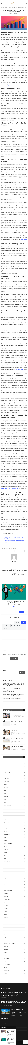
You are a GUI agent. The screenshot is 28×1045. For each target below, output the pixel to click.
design (14, 819)
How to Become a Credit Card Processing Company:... (17, 714)
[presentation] (4, 625)
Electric (14, 831)
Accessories (14, 760)
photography (14, 934)
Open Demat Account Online (8, 550)
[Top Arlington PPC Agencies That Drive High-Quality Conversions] (14, 592)
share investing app (19, 369)
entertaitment (14, 834)
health (14, 875)
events (14, 840)
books (14, 793)
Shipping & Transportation (14, 943)
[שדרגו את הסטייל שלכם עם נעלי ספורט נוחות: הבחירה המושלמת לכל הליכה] (6, 740)
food (14, 855)
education (14, 828)
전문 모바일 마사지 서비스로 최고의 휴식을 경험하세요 (18, 731)
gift (14, 870)
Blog (14, 790)
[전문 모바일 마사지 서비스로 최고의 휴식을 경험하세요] (6, 732)
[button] (3, 595)
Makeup (14, 914)
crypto (14, 814)
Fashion (14, 846)
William (14, 561)
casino (14, 802)
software (14, 949)
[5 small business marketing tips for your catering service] (3, 1031)
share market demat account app (9, 488)
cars (14, 799)
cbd (14, 808)
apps (14, 769)
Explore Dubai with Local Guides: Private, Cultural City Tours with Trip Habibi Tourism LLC (18, 1012)
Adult (14, 763)
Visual (17, 622)
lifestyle (14, 911)
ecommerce (14, 825)
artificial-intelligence (14, 772)
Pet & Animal (14, 928)
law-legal (14, 905)
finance (14, 852)
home (14, 881)
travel (14, 961)
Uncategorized (14, 970)
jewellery (14, 896)
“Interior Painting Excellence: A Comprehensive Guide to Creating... (17, 723)
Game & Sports (14, 861)
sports (14, 952)
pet (14, 926)
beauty (14, 784)
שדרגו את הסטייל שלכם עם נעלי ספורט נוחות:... (17, 739)
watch (14, 976)
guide (14, 872)
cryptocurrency (14, 817)
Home (2, 7)
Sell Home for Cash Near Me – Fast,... (17, 747)
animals (14, 766)
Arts (14, 775)
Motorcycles (14, 920)
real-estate (14, 940)
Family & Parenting (14, 843)
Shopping (14, 946)
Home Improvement (14, 884)
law (14, 902)
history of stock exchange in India (9, 548)
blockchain (14, 787)
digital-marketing (14, 822)
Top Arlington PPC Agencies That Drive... (10, 1039)
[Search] (26, 3)
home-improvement (14, 890)
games (14, 864)
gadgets (14, 858)
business (14, 796)
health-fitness (14, 878)
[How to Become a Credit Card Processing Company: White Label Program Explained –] (6, 715)
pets (14, 931)
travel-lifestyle (14, 964)
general (14, 867)
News (14, 923)
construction (14, 811)
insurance (14, 893)
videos (14, 973)
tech (14, 955)
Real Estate (14, 937)
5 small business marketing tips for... (11, 1031)
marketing (14, 917)
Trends (14, 967)
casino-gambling (14, 805)
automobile (14, 778)
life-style (14, 908)
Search (21, 611)
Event (14, 837)
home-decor (14, 887)
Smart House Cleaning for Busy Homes (11, 702)
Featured (14, 849)
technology (14, 958)
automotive (14, 781)
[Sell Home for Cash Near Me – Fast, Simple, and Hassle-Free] (6, 748)
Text (23, 622)
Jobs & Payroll (14, 899)
